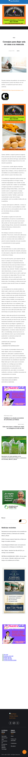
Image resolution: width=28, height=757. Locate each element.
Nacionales (4, 736)
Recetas (3, 745)
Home (12, 736)
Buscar (3, 517)
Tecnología (4, 749)
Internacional (4, 737)
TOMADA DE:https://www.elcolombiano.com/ (12, 90)
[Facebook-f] (10, 723)
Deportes (4, 747)
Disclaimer (13, 746)
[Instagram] (17, 723)
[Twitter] (14, 723)
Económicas (4, 744)
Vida (14, 37)
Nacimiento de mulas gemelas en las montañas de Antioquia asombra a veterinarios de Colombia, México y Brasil (14, 458)
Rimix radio (4, 754)
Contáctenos (13, 743)
